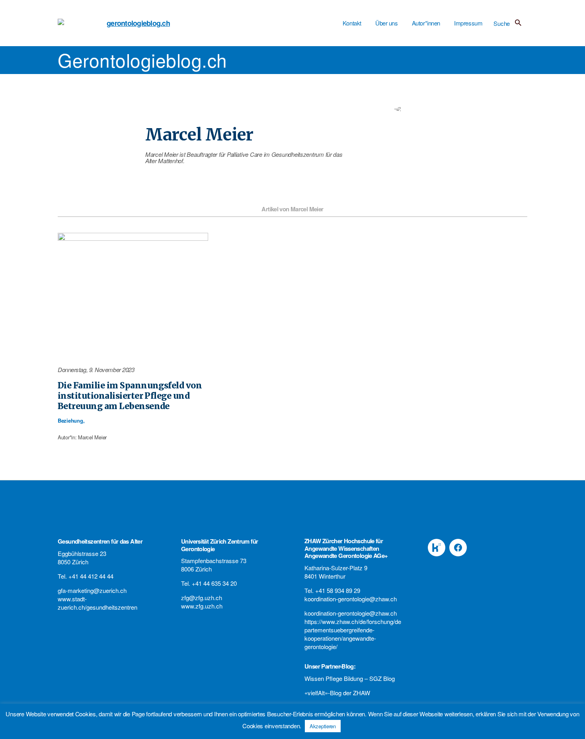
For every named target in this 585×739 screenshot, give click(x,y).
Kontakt (352, 23)
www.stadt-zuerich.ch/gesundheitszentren (97, 603)
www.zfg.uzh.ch (201, 606)
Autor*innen (426, 23)
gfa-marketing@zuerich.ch (92, 590)
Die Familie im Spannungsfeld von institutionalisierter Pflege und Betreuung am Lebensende (130, 396)
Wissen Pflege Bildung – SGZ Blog (349, 678)
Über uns (386, 23)
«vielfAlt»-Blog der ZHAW (337, 692)
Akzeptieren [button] (323, 726)
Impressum (468, 23)
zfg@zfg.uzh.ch (201, 597)
